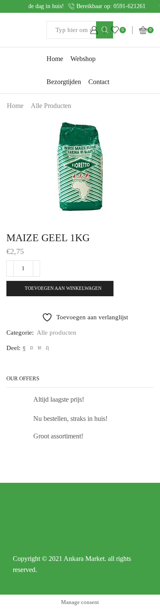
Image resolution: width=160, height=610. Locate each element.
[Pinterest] (31, 347)
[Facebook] (24, 347)
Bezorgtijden (64, 81)
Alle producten (51, 105)
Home (55, 58)
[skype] (46, 347)
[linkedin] (39, 347)
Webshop (83, 58)
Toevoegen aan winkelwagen (63, 288)
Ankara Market (84, 558)
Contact (98, 81)
